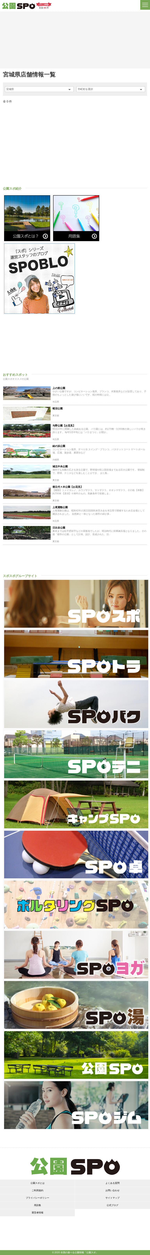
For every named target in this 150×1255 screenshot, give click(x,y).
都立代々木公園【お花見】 (68, 486)
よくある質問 (112, 1183)
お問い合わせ (112, 1190)
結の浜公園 (59, 446)
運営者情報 (37, 1212)
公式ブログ (112, 1205)
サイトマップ (112, 1197)
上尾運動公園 (60, 507)
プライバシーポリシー (37, 1197)
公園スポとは (37, 1183)
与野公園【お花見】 (64, 425)
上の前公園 (59, 388)
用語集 (37, 1205)
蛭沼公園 (58, 408)
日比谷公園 (59, 527)
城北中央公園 (60, 466)
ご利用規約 (37, 1190)
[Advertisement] (75, 40)
